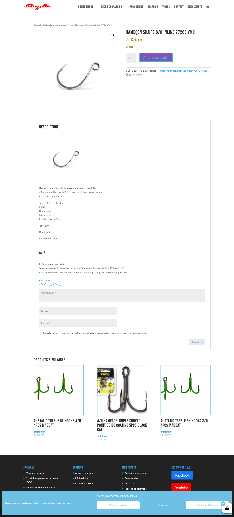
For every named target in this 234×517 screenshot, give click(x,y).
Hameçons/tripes (64, 25)
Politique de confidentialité (40, 487)
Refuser (162, 505)
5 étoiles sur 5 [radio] (60, 285)
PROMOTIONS (199, 70)
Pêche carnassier (111, 7)
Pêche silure (85, 7)
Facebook (182, 475)
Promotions (136, 7)
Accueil (37, 25)
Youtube (181, 487)
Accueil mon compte (135, 472)
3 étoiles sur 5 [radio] (50, 285)
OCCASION (153, 7)
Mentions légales (35, 472)
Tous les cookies (118, 505)
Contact (179, 7)
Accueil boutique (84, 472)
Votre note (45, 280)
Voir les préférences (207, 505)
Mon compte (195, 7)
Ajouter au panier (156, 57)
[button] (113, 35)
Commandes (131, 478)
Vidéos (166, 7)
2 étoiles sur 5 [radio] (46, 285)
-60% (140, 74)
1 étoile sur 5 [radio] (41, 285)
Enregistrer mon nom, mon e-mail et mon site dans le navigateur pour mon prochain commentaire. (95, 333)
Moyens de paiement (135, 488)
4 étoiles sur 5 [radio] (55, 285)
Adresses (129, 483)
